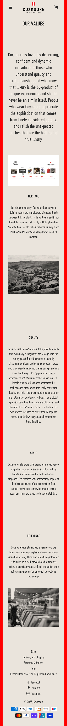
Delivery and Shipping (33, 657)
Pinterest (35, 688)
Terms (33, 668)
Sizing (33, 651)
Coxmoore (38, 701)
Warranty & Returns (33, 662)
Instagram (35, 693)
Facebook (35, 682)
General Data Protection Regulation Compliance (33, 674)
